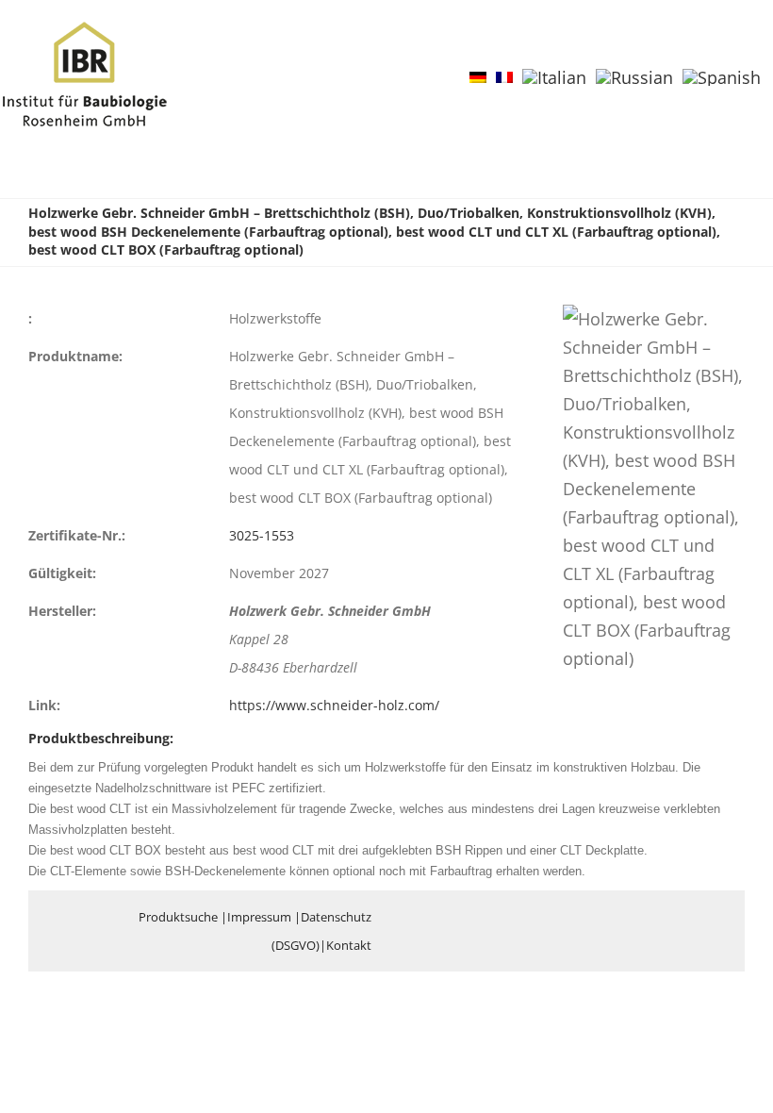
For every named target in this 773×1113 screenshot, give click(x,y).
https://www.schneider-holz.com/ (334, 705)
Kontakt (348, 945)
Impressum (259, 916)
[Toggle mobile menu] (737, 50)
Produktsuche (178, 916)
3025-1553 (261, 535)
